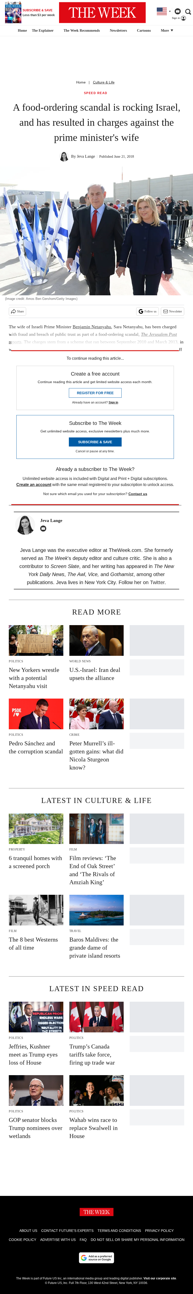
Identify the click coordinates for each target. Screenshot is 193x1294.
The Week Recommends (82, 30)
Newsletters (118, 30)
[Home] (22, 31)
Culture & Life (104, 82)
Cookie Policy (22, 1240)
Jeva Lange (86, 156)
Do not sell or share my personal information (137, 1240)
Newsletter (175, 311)
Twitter (157, 582)
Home (81, 82)
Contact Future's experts (67, 1231)
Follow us (150, 311)
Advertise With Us (58, 1240)
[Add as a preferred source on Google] (96, 1257)
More (165, 30)
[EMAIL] (44, 528)
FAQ (83, 1240)
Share (20, 311)
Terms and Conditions (119, 1231)
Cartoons (144, 30)
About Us (28, 1231)
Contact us (137, 494)
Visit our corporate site (159, 1278)
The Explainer (43, 30)
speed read (96, 93)
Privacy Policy (159, 1231)
